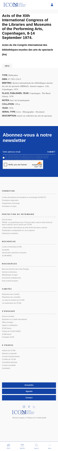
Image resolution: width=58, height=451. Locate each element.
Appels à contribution (10, 325)
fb (30, 406)
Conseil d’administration (11, 356)
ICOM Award (6, 334)
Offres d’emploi (7, 322)
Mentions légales (18, 418)
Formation (8, 191)
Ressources (9, 264)
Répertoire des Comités (10, 294)
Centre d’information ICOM (12, 247)
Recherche (9, 242)
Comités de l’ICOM (9, 359)
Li (35, 406)
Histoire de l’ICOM (8, 351)
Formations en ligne (9, 206)
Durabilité (5, 250)
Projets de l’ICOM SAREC (11, 331)
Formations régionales (10, 200)
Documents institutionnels (11, 278)
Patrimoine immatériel (10, 233)
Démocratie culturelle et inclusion (14, 253)
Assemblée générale (9, 362)
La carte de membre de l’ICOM (13, 300)
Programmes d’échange (11, 203)
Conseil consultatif (9, 365)
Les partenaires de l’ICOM (11, 303)
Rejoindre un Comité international (14, 319)
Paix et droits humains (10, 281)
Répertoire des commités (11, 297)
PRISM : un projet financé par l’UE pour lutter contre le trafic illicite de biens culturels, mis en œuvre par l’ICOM (27, 224)
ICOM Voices (6, 328)
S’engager (8, 311)
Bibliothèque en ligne (10, 275)
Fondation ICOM (8, 337)
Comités (7, 289)
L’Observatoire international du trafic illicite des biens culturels (24, 228)
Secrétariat (6, 368)
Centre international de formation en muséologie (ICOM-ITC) (24, 197)
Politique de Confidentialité (36, 418)
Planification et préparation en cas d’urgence (18, 230)
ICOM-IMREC (7, 256)
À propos (7, 345)
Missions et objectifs (9, 353)
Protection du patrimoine (18, 214)
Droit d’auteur (7, 220)
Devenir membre (8, 316)
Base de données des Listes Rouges (15, 269)
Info (7, 66)
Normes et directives (9, 272)
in (25, 406)
